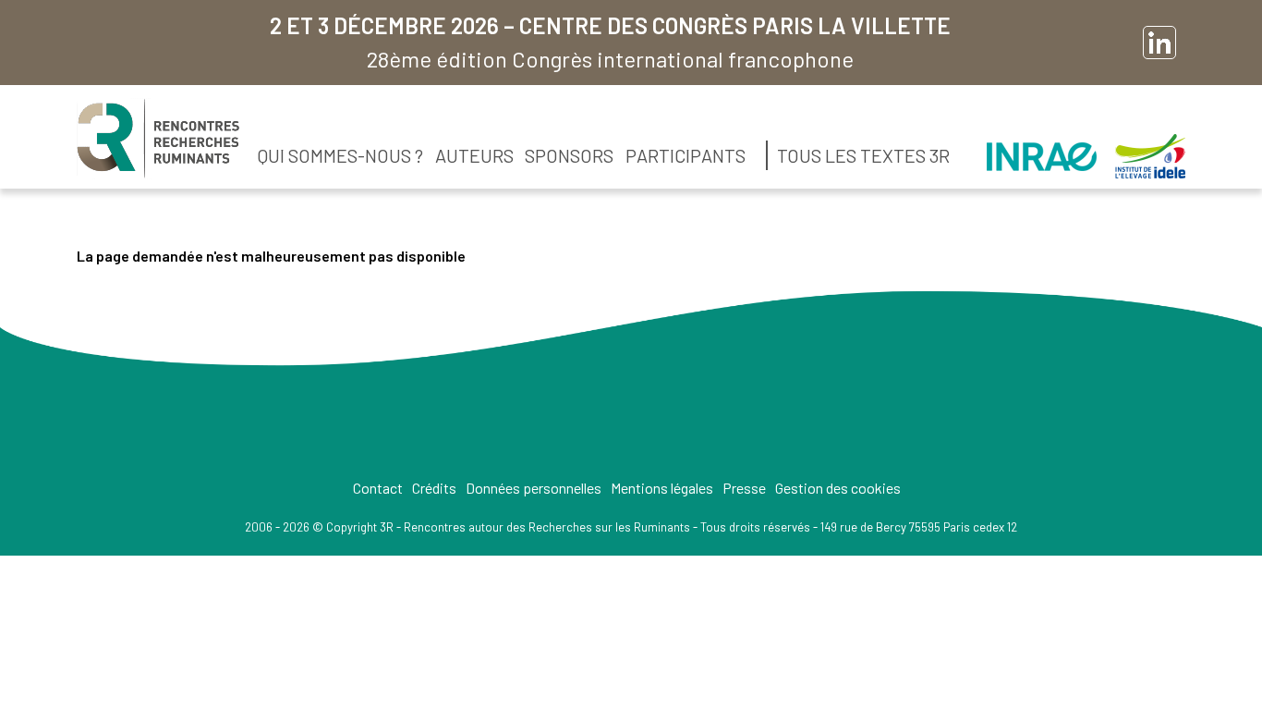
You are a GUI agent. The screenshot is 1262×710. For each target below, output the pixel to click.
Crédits (434, 487)
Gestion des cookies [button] (838, 487)
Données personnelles (533, 487)
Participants (685, 155)
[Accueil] (158, 138)
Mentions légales (662, 487)
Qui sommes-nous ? (340, 155)
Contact (378, 487)
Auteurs (474, 155)
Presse (744, 487)
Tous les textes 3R (863, 155)
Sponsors (569, 155)
